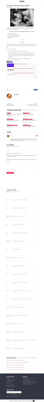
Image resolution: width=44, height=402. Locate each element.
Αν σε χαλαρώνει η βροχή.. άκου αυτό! (18, 348)
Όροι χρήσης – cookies (10, 386)
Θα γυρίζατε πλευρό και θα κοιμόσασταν (13, 36)
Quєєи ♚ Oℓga (10, 7)
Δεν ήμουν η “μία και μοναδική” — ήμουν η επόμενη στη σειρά (19, 362)
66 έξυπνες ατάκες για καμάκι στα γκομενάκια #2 (17, 360)
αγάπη (10, 89)
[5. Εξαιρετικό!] (9, 60)
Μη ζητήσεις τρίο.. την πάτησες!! (13, 120)
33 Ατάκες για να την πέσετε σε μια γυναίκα (19, 216)
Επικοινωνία (8, 378)
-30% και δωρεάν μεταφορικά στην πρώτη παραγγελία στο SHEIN (23, 68)
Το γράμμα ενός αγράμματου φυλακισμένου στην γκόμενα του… (22, 290)
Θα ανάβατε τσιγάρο (10, 37)
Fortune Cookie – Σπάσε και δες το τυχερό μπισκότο (20, 199)
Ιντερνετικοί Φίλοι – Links (11, 385)
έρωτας (13, 89)
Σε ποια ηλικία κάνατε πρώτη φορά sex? (18, 257)
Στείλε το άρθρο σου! (10, 381)
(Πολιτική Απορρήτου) (12, 156)
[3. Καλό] (8, 60)
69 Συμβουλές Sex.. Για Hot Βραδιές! (18, 224)
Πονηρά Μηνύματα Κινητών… (17, 249)
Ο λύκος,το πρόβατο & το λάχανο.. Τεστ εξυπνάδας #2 (20, 315)
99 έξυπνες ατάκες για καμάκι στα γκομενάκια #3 (20, 232)
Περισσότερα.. (31, 400)
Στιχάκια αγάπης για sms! (16, 191)
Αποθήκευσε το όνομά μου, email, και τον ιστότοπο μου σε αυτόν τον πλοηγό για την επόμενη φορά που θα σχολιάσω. (21, 160)
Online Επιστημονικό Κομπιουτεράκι (28, 378)
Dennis (8, 121)
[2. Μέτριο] (7, 60)
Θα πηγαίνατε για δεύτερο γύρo (12, 33)
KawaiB (8, 116)
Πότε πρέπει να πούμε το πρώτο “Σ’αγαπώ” (19, 323)
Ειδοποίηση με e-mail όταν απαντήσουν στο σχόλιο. (14, 153)
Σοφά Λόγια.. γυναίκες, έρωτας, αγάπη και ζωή (30, 382)
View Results (22, 42)
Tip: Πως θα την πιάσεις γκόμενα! (29, 126)
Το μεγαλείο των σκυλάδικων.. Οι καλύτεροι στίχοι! (20, 282)
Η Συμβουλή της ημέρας (26, 380)
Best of (8, 382)
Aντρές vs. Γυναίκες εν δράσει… (28, 114)
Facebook (36, 89)
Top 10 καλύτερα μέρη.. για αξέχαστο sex (19, 307)
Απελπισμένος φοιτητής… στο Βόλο (19, 367)
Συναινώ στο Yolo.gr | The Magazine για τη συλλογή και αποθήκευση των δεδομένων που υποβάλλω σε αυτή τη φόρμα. (22, 156)
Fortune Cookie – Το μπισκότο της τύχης (29, 381)
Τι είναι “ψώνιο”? (10, 126)
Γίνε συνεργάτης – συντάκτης (11, 380)
